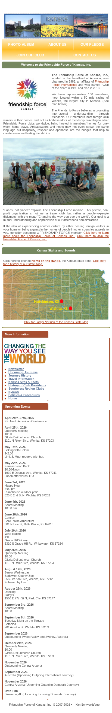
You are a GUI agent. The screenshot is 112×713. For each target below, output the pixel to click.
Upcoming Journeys (23, 372)
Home (12, 398)
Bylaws (13, 391)
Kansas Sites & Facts (23, 382)
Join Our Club (30, 54)
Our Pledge (92, 44)
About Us (57, 44)
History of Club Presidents (27, 385)
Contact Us (84, 54)
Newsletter (16, 369)
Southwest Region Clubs (26, 388)
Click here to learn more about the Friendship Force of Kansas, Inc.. (56, 234)
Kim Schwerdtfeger (88, 704)
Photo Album (21, 44)
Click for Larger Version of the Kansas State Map (56, 322)
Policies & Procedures (24, 395)
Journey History (19, 375)
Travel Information (21, 378)
